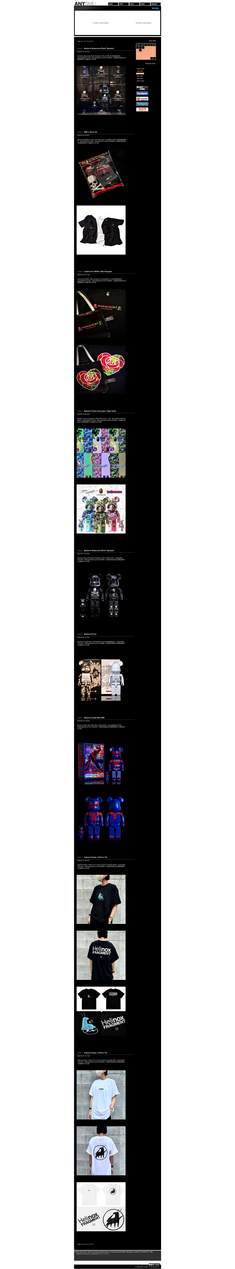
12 (137, 53)
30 (149, 58)
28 (143, 58)
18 (154, 53)
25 (154, 55)
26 (137, 58)
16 (149, 53)
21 (143, 55)
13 (140, 53)
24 (151, 55)
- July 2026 (139, 71)
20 (140, 55)
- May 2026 (139, 76)
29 (146, 58)
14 (143, 53)
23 (149, 55)
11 (154, 50)
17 (151, 53)
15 (146, 53)
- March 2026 (140, 81)
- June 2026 (140, 73)
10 (151, 50)
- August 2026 (140, 68)
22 (146, 55)
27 (140, 58)
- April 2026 (139, 78)
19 (137, 55)
